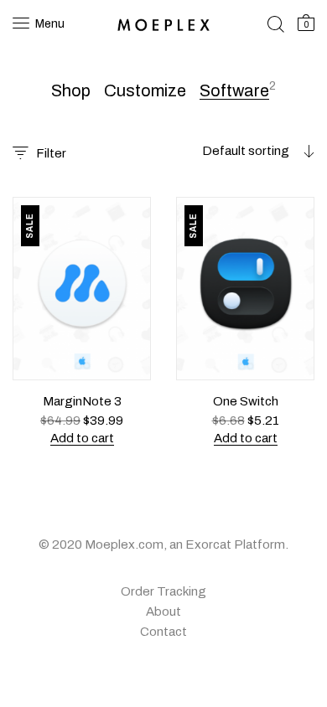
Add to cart (82, 438)
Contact (163, 631)
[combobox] (219, 151)
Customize (145, 90)
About (163, 611)
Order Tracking (163, 591)
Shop (71, 90)
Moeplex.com (124, 544)
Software (234, 90)
